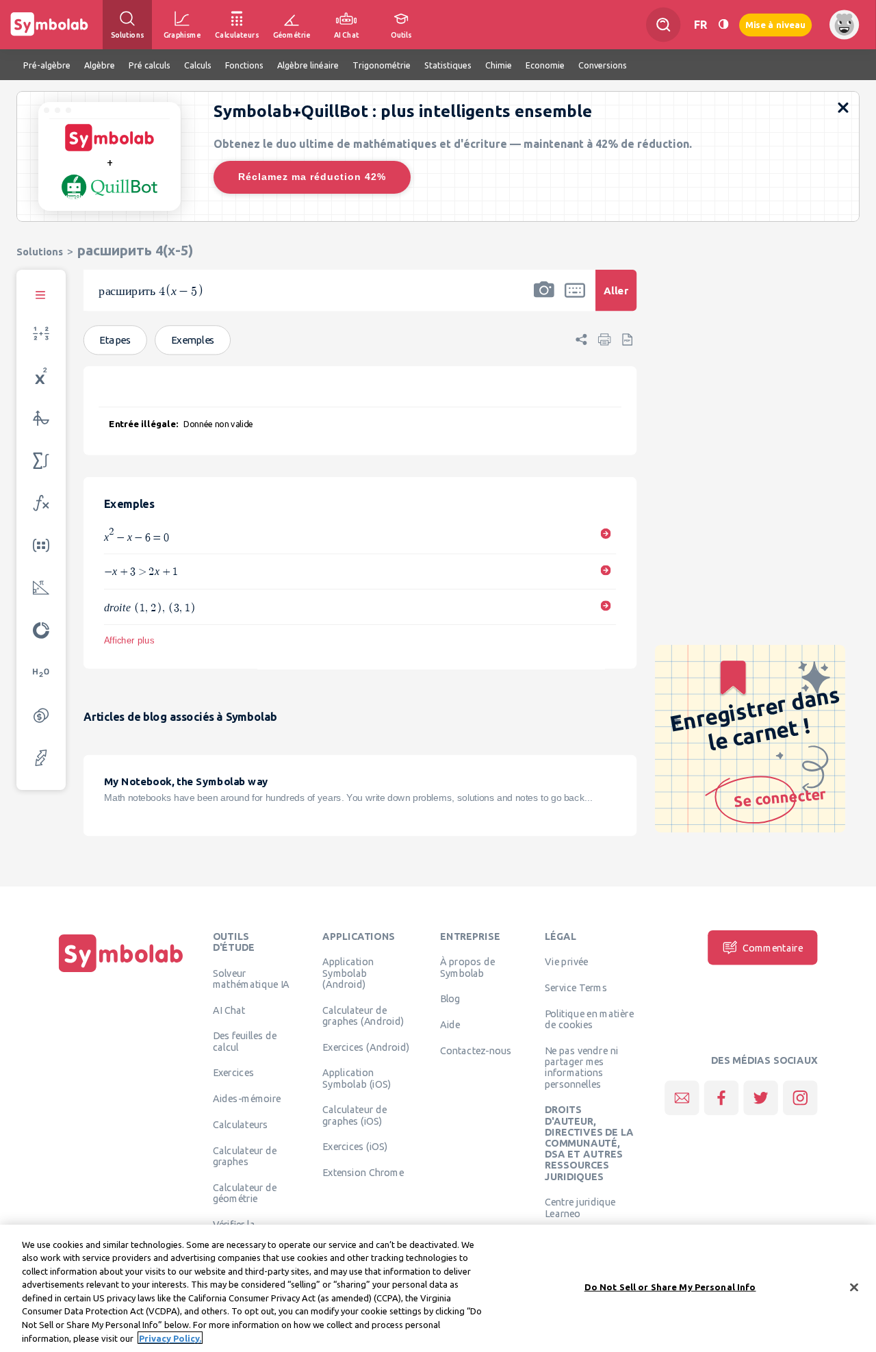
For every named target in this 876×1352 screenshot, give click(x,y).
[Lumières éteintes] (723, 24)
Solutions (39, 251)
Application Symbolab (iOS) (356, 1078)
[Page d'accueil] (121, 972)
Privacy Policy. (170, 1337)
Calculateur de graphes (245, 1156)
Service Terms (576, 987)
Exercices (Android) (365, 1046)
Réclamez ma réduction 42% (312, 176)
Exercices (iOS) (354, 1146)
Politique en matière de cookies (589, 1019)
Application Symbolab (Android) (348, 973)
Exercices (233, 1072)
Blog (450, 998)
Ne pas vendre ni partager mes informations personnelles (581, 1067)
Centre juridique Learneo (580, 1208)
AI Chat (229, 1009)
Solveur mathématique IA (251, 978)
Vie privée (566, 961)
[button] (544, 299)
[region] (438, 1288)
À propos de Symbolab (467, 967)
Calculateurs (240, 1124)
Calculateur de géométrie (245, 1193)
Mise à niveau (775, 24)
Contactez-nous (475, 1050)
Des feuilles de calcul (245, 1041)
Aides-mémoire (247, 1098)
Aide (450, 1024)
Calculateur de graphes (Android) (363, 1015)
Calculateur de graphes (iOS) (354, 1115)
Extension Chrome (363, 1172)
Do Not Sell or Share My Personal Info (670, 1287)
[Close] (854, 1287)
